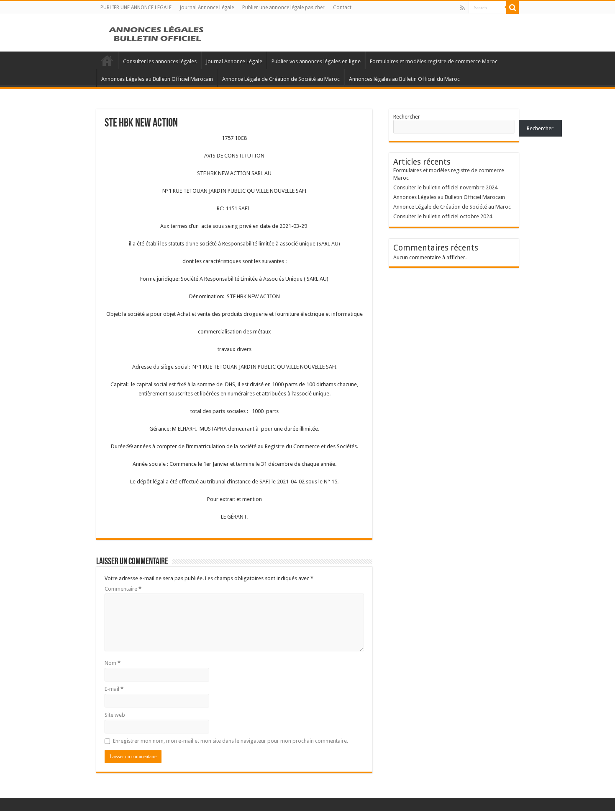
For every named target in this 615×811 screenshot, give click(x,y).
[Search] (512, 7)
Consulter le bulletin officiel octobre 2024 (442, 216)
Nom (112, 663)
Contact (342, 7)
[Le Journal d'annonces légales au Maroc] (156, 33)
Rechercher (406, 117)
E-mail (114, 689)
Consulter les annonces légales (160, 61)
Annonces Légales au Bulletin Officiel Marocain (157, 79)
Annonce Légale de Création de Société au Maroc (281, 79)
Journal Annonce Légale (207, 7)
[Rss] (462, 8)
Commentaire (123, 589)
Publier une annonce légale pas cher (283, 7)
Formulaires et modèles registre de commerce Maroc (433, 61)
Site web (115, 715)
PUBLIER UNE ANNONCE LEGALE (136, 7)
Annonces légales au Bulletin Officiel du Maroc (404, 79)
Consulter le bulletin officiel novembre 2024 (445, 187)
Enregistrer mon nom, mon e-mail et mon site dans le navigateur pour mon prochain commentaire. (230, 741)
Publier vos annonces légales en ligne (316, 61)
